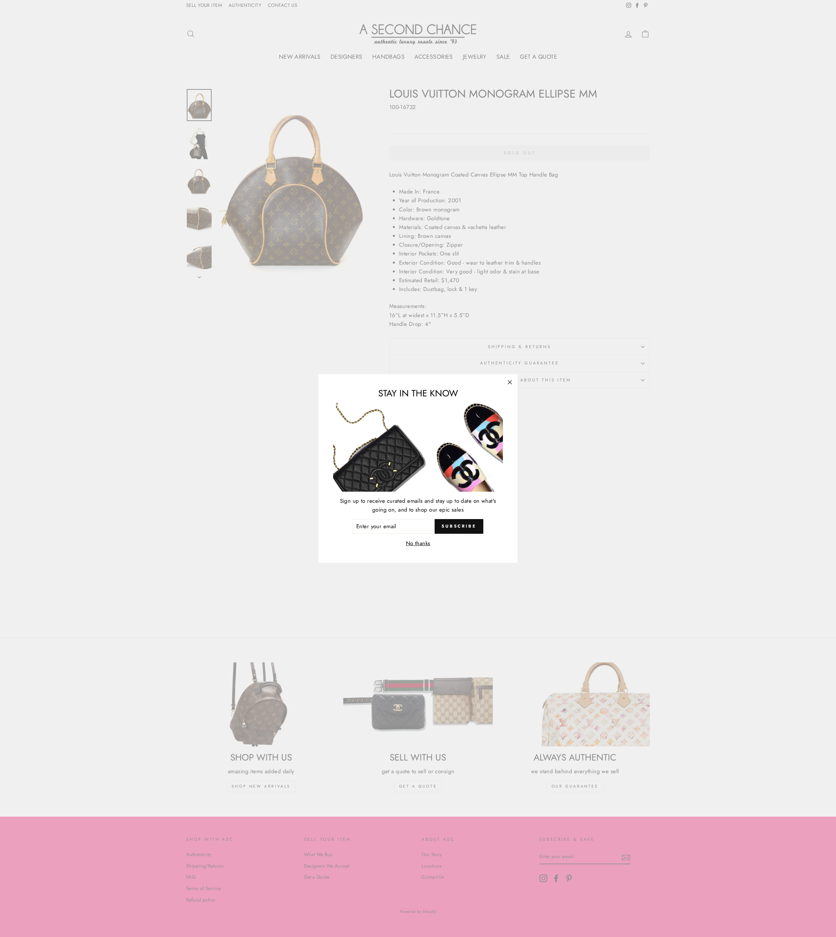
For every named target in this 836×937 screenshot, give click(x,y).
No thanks (418, 543)
